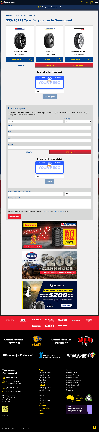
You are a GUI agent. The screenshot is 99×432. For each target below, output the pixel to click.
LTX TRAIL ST (49, 52)
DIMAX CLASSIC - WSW (79, 52)
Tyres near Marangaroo (73, 380)
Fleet (41, 411)
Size (9, 119)
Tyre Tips (42, 383)
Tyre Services (43, 398)
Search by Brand (44, 378)
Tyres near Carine (71, 372)
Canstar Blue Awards (72, 385)
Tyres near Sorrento (72, 382)
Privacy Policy (46, 211)
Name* (10, 125)
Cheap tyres (69, 390)
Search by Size (44, 375)
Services (42, 393)
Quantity (67, 119)
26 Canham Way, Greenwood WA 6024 (14, 382)
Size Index (69, 370)
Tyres (41, 370)
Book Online (44, 408)
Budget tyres (70, 387)
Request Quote (14, 216)
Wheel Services (44, 400)
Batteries (42, 395)
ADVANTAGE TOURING (20, 52)
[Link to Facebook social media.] (94, 427)
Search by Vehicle (45, 373)
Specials (42, 403)
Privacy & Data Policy (14, 429)
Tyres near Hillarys (72, 377)
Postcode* (11, 145)
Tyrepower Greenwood (51, 7)
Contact (42, 405)
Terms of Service (59, 211)
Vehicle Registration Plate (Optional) (19, 191)
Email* (10, 138)
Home (10, 16)
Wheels (42, 385)
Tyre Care (42, 380)
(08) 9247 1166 (12, 387)
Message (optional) (14, 198)
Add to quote (16, 59)
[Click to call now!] (82, 2)
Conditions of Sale (26, 429)
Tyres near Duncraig (72, 375)
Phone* (10, 132)
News (41, 413)
